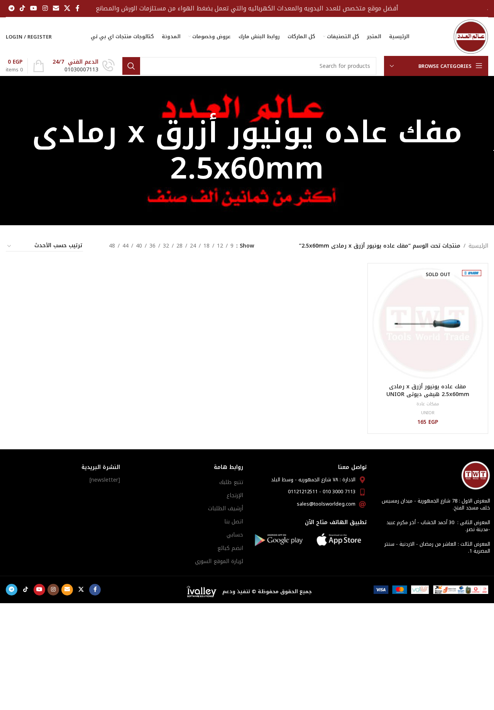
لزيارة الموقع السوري (219, 561)
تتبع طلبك (231, 482)
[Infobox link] (83, 66)
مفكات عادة (427, 404)
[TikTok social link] (22, 8)
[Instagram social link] (45, 8)
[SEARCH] (131, 66)
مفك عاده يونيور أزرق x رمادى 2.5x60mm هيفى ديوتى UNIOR (427, 390)
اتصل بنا (233, 521)
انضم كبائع (230, 548)
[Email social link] (55, 8)
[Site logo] (470, 36)
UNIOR (428, 413)
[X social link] (67, 8)
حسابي (235, 535)
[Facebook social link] (77, 8)
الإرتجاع (235, 495)
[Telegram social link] (11, 8)
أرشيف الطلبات (225, 508)
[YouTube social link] (34, 8)
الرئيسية (478, 246)
